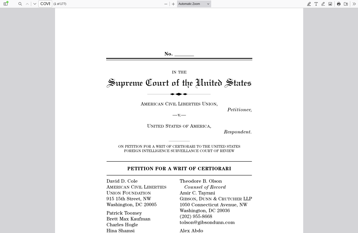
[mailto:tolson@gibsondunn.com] (207, 222)
